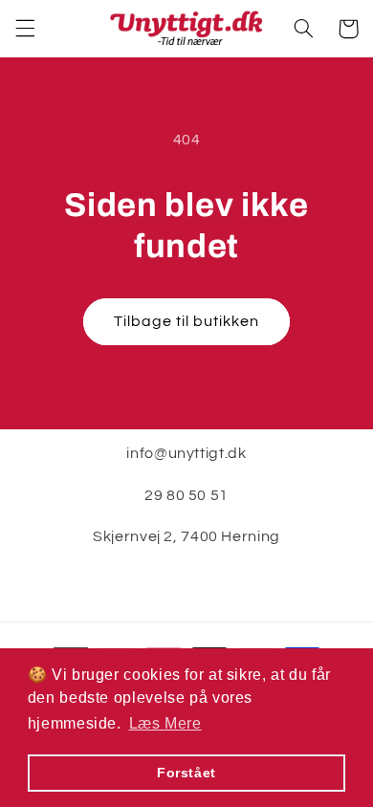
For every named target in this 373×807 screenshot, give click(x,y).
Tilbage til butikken (187, 321)
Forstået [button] (186, 772)
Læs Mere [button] (165, 723)
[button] (25, 29)
